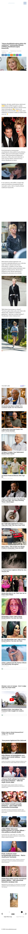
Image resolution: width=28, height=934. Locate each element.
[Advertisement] (14, 24)
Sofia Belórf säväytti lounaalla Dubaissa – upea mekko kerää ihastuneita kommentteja (12, 805)
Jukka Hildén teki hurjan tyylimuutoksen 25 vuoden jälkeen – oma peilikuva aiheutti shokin (14, 830)
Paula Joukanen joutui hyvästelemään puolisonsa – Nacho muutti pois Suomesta (13, 855)
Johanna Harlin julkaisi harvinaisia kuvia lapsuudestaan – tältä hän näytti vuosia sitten (13, 780)
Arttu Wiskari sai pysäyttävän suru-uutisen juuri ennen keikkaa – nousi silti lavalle (13, 757)
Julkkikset (4, 52)
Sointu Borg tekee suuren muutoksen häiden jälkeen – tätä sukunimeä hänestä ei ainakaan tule (14, 880)
